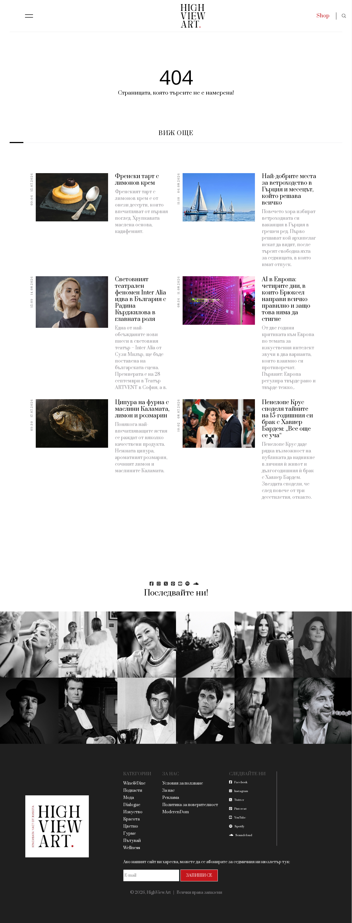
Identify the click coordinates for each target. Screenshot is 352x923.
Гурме (129, 833)
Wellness (131, 847)
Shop (323, 15)
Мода (128, 797)
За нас (168, 790)
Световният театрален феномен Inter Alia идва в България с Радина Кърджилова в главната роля (140, 299)
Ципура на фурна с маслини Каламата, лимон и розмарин (142, 409)
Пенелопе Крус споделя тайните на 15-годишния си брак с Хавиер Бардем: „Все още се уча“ (287, 419)
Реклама (170, 797)
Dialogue (131, 804)
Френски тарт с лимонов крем (137, 180)
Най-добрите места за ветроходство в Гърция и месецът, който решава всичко (289, 189)
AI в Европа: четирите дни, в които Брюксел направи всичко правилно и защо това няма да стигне (286, 299)
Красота (131, 819)
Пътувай (132, 840)
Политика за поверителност (190, 804)
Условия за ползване (182, 783)
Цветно (130, 826)
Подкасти (132, 790)
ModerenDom (175, 812)
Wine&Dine (134, 783)
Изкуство (132, 812)
